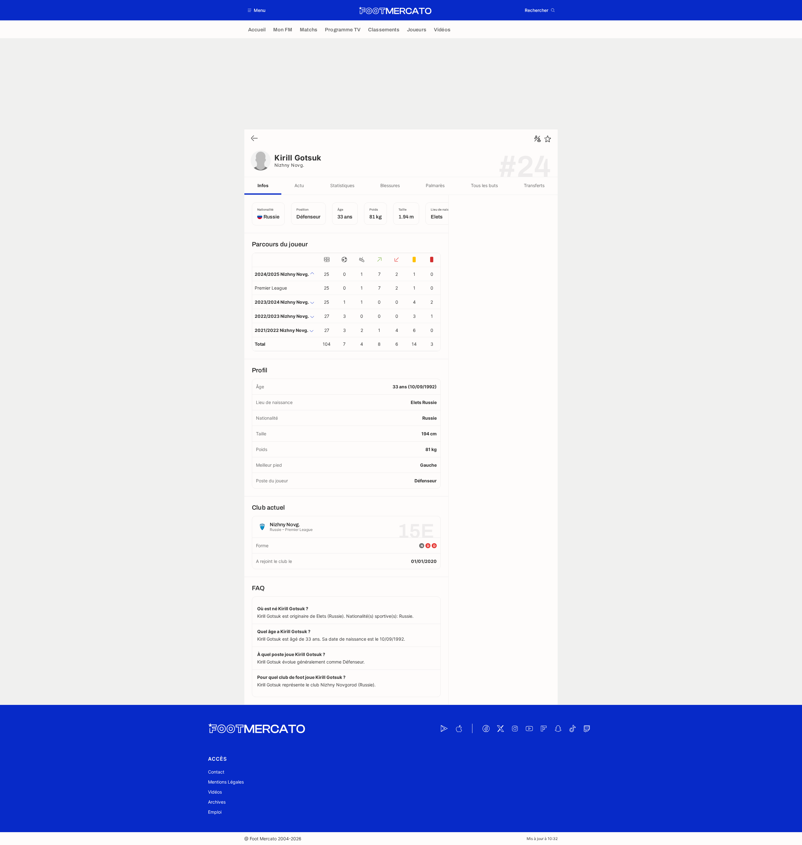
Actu (299, 185)
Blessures (390, 185)
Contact (216, 771)
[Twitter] (500, 728)
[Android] (444, 728)
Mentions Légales (226, 782)
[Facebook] (486, 728)
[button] (256, 10)
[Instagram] (514, 728)
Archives (217, 802)
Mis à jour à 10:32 (542, 838)
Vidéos (215, 792)
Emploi (214, 812)
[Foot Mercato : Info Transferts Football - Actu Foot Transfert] (395, 10)
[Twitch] (586, 728)
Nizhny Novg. (289, 165)
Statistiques (342, 185)
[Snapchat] (558, 728)
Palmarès (435, 185)
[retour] (254, 138)
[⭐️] (547, 139)
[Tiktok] (572, 728)
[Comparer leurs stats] (537, 139)
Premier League (271, 288)
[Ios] (458, 728)
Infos (263, 185)
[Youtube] (529, 728)
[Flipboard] (543, 728)
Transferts (534, 185)
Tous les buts (484, 185)
